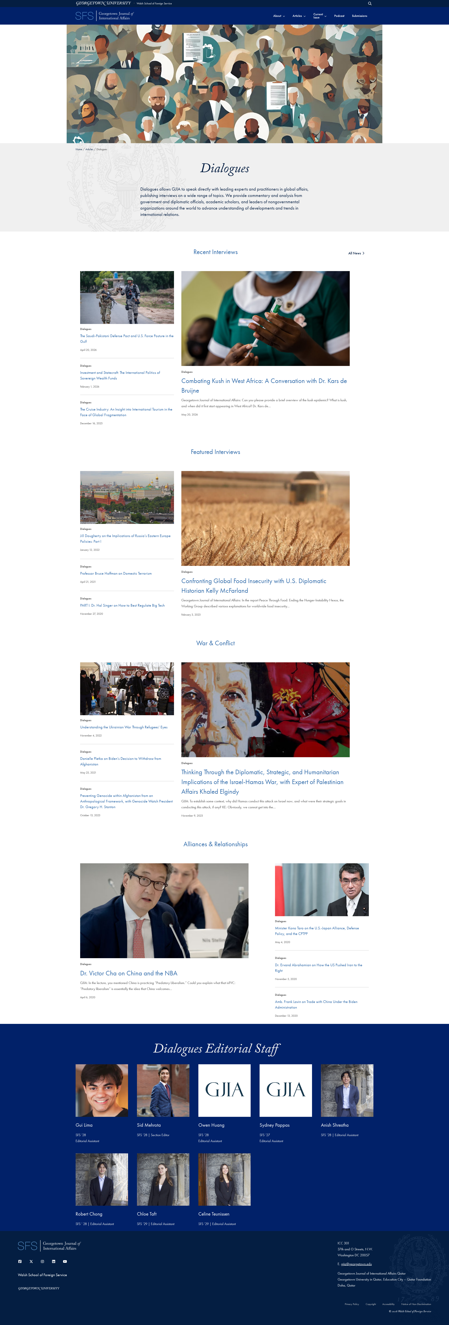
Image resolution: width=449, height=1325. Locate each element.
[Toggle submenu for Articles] (304, 16)
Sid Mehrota (149, 1125)
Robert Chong (89, 1214)
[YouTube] (65, 1261)
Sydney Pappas (275, 1125)
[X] (31, 1261)
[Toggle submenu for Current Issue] (325, 16)
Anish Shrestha (335, 1125)
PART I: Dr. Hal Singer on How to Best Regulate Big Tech (122, 605)
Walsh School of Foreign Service (154, 3)
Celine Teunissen (213, 1214)
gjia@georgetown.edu (356, 1264)
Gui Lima (84, 1125)
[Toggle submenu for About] (284, 16)
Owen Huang (211, 1125)
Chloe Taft (146, 1214)
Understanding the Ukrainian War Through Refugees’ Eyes (123, 727)
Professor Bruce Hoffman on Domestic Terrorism (116, 573)
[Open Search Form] (369, 3)
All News (354, 253)
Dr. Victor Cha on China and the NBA (128, 973)
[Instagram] (42, 1261)
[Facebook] (20, 1261)
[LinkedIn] (54, 1261)
